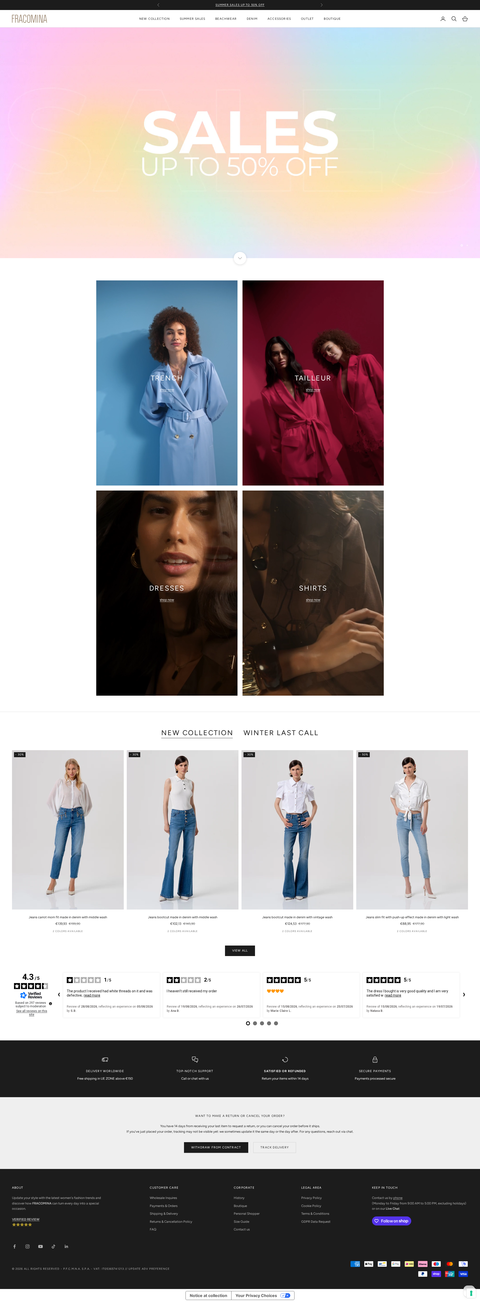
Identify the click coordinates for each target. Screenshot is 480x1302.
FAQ (153, 1229)
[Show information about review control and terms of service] (50, 1004)
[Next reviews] (464, 995)
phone (397, 1198)
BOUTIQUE (332, 19)
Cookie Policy (311, 1206)
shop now (167, 389)
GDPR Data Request (315, 1221)
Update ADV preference (149, 1268)
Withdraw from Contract (216, 1147)
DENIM (252, 19)
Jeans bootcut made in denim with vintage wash (297, 917)
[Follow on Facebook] (14, 1246)
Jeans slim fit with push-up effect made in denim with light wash (412, 917)
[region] (240, 143)
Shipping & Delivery (164, 1213)
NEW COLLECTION (154, 19)
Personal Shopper (247, 1213)
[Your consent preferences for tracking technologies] (471, 1293)
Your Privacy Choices (256, 1295)
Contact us (242, 1229)
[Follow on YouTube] (40, 1246)
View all (240, 950)
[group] (240, 143)
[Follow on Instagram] (27, 1246)
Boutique (240, 1206)
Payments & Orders (164, 1206)
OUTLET (307, 19)
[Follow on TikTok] (53, 1246)
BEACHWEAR (226, 19)
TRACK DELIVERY (274, 1147)
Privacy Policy (311, 1198)
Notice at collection (208, 1295)
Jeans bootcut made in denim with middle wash (182, 917)
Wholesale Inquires (163, 1198)
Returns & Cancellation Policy (171, 1221)
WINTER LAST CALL (281, 732)
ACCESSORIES (279, 19)
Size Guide (241, 1221)
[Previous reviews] (58, 995)
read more (92, 995)
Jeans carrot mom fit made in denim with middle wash (68, 917)
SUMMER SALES (192, 19)
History (239, 1198)
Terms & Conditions (315, 1213)
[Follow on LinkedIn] (66, 1246)
